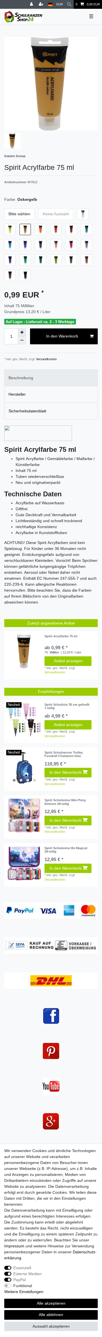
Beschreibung (20, 378)
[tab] (51, 378)
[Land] (50, 4)
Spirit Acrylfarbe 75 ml (60, 636)
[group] (24, 768)
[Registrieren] (41, 4)
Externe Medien (27, 1273)
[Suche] (69, 4)
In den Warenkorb (62, 336)
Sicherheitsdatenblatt (27, 411)
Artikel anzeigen (68, 661)
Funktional (22, 1285)
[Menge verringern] (22, 340)
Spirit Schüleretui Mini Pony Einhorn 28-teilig (65, 801)
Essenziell (22, 1268)
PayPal (19, 1279)
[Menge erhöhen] (22, 332)
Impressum (14, 1246)
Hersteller (17, 394)
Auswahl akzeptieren (51, 1326)
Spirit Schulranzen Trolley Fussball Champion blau (63, 754)
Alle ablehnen (51, 1314)
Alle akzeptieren (51, 1303)
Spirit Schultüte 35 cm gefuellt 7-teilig (67, 706)
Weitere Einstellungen (23, 1291)
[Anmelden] (32, 4)
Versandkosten (46, 359)
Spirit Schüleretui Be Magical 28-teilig (65, 849)
